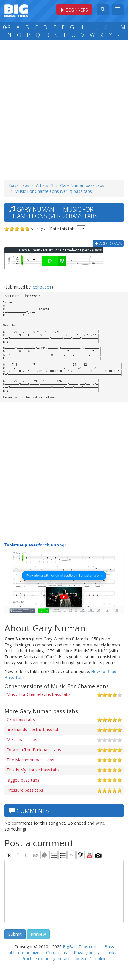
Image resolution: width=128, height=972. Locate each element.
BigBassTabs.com (80, 946)
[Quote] (71, 855)
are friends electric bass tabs (34, 729)
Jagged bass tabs (23, 780)
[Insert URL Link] (36, 855)
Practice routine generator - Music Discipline (64, 958)
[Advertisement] (64, 109)
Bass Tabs (19, 185)
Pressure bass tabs (25, 790)
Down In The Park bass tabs (34, 749)
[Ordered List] (53, 855)
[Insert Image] (44, 855)
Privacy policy (87, 952)
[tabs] (80, 855)
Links (111, 952)
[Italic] (18, 855)
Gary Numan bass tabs (82, 185)
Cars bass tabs (21, 719)
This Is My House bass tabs (33, 770)
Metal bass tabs (22, 739)
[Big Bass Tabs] (16, 10)
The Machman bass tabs (30, 760)
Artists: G (44, 185)
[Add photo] (98, 855)
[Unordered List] (62, 855)
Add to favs (110, 243)
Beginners (76, 10)
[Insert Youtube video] (89, 855)
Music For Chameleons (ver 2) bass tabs (53, 191)
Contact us (56, 952)
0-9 (7, 27)
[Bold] (9, 855)
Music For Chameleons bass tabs (39, 694)
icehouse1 (41, 287)
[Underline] (27, 855)
